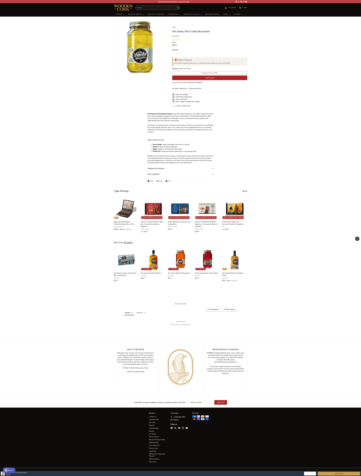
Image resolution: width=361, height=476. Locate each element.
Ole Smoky (175, 36)
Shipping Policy (154, 442)
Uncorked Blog (153, 428)
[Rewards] (9, 470)
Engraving (173, 14)
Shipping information (156, 168)
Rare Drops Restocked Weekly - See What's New (174, 1)
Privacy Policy (153, 448)
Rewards (151, 425)
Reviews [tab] (127, 313)
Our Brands (152, 434)
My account (152, 462)
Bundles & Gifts (192, 14)
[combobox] (157, 8)
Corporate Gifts (154, 419)
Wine (226, 14)
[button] (357, 238)
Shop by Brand (135, 14)
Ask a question (154, 174)
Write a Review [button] (230, 309)
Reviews (151, 431)
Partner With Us (154, 437)
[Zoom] (140, 47)
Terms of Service (154, 445)
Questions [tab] (140, 313)
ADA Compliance (154, 459)
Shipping (174, 68)
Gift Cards (152, 422)
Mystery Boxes (212, 14)
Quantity (175, 50)
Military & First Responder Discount (157, 455)
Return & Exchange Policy (157, 439)
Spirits (119, 14)
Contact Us (152, 416)
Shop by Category (156, 14)
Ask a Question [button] (214, 309)
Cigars (237, 14)
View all (244, 191)
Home (174, 27)
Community (152, 451)
